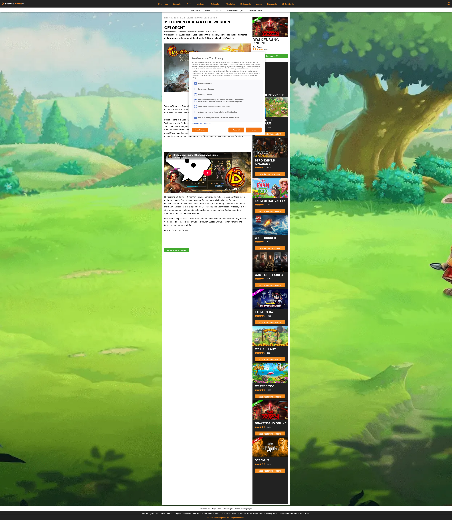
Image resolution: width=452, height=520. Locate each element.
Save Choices (200, 130)
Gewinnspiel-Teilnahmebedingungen (238, 509)
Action (259, 3)
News (207, 10)
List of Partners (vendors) (201, 123)
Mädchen (201, 3)
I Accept (253, 130)
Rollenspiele (245, 3)
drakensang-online (177, 18)
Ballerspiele (215, 3)
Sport (189, 3)
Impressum (216, 509)
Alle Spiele (195, 10)
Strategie (177, 3)
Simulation (230, 3)
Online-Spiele (288, 3)
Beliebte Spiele (255, 10)
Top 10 (219, 10)
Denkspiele (272, 3)
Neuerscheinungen (235, 10)
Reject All (236, 130)
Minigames (163, 3)
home (166, 18)
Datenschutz (204, 509)
